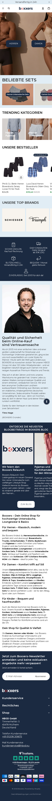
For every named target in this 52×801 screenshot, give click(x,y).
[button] (46, 401)
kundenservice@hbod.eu (15, 745)
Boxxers (21, 789)
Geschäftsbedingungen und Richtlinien (26, 794)
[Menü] (3, 8)
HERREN (13, 43)
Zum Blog (26, 504)
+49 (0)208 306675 (12, 736)
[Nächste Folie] (47, 173)
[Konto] (43, 8)
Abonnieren (40, 676)
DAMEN (38, 43)
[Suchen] (9, 8)
